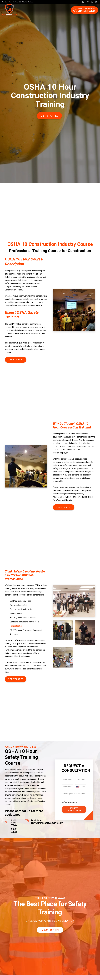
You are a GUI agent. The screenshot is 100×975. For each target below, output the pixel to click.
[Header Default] (9, 10)
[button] (65, 10)
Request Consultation (74, 809)
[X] (92, 2)
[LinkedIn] (96, 2)
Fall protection (16, 626)
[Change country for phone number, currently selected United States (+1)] (78, 786)
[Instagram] (88, 2)
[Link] (84, 10)
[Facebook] (83, 2)
